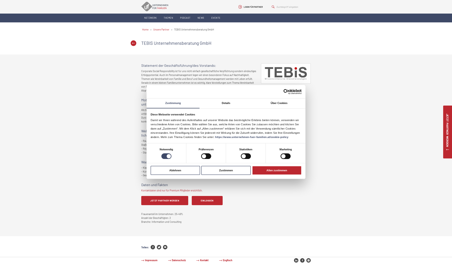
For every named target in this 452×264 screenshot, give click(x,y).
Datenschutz (179, 260)
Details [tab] (226, 103)
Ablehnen (175, 170)
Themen (168, 17)
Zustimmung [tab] (173, 103)
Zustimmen (226, 170)
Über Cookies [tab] (279, 103)
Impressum (151, 260)
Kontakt (204, 260)
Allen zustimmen (276, 170)
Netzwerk (150, 17)
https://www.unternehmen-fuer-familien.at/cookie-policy (251, 137)
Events (215, 17)
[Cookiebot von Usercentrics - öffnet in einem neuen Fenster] (286, 91)
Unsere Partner (161, 29)
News (201, 17)
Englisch (227, 260)
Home (145, 29)
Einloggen (207, 200)
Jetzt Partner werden (164, 200)
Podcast (185, 17)
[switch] (206, 156)
